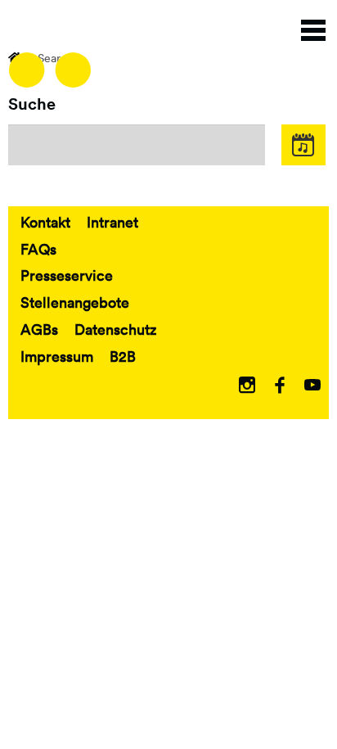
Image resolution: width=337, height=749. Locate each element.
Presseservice (66, 275)
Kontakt (45, 222)
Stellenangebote (74, 302)
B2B (123, 356)
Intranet (112, 222)
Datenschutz (115, 329)
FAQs (38, 249)
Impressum (56, 356)
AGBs (39, 329)
